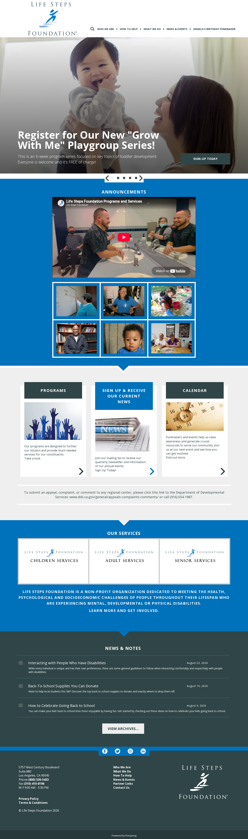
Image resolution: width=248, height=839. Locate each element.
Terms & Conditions (33, 803)
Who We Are (105, 29)
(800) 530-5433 (38, 780)
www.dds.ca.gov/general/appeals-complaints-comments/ (114, 497)
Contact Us (121, 788)
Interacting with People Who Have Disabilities (67, 662)
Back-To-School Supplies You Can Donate (63, 685)
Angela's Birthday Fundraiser (214, 29)
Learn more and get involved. (124, 610)
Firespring (130, 835)
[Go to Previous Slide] (107, 178)
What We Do (152, 29)
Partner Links (123, 784)
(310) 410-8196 (34, 784)
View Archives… (123, 728)
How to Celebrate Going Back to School (61, 705)
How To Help (129, 29)
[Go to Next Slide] (140, 178)
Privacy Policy (28, 799)
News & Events (177, 29)
